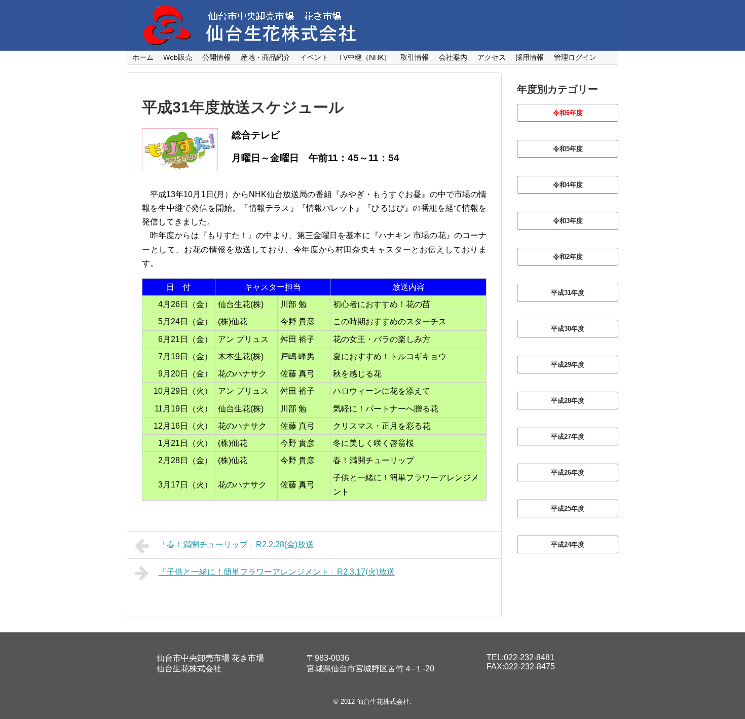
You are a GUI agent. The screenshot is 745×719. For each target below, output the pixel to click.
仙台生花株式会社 (383, 701)
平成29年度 (567, 364)
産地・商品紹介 (265, 57)
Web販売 (177, 57)
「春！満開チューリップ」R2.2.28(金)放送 (236, 544)
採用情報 (529, 57)
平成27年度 (567, 436)
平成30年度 (567, 328)
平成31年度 (567, 292)
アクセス (491, 57)
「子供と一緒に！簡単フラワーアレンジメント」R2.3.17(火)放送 (277, 571)
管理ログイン (575, 57)
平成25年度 (567, 508)
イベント (314, 57)
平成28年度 (567, 400)
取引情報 (414, 57)
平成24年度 (567, 544)
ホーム (143, 57)
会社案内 (453, 57)
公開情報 (216, 57)
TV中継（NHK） (365, 57)
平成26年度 (567, 472)
